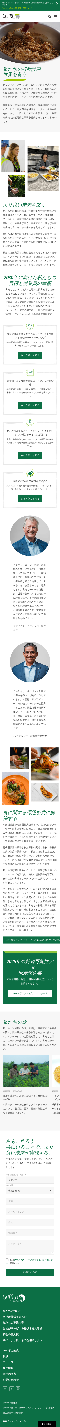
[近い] (57, 3)
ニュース (8, 1362)
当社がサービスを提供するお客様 (22, 1328)
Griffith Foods (17, 1091)
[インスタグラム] (18, 1388)
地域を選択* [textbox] (14, 1190)
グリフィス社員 (10, 1403)
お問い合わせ (30, 1271)
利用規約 (50, 1408)
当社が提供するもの (15, 1316)
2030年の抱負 (11, 1350)
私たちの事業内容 (13, 1322)
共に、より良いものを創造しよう (22, 1340)
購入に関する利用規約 (13, 1413)
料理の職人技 (11, 1334)
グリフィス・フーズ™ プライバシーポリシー (23, 1408)
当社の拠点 (9, 1374)
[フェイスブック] (11, 1388)
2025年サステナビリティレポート (30, 993)
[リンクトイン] (5, 1388)
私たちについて (12, 1311)
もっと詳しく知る (30, 344)
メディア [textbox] (12, 1180)
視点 (5, 1356)
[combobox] (30, 1180)
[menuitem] (5, 1388)
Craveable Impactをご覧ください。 (16, 8)
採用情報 (8, 1368)
